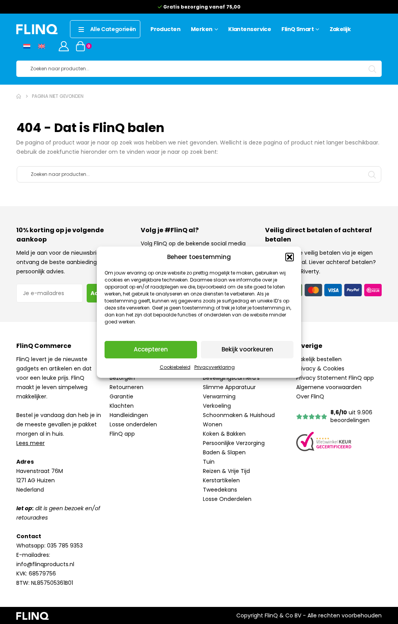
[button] (289, 257)
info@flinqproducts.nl (45, 564)
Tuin (209, 462)
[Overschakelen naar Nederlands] (26, 46)
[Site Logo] (37, 29)
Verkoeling (217, 406)
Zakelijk (340, 29)
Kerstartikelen (221, 480)
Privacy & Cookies (320, 368)
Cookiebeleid (175, 367)
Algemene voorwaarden (328, 387)
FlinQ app (122, 434)
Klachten (122, 406)
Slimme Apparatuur (229, 387)
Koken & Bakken (224, 434)
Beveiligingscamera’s (231, 378)
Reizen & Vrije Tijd (226, 471)
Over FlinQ (310, 396)
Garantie (121, 396)
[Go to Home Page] (18, 96)
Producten (165, 29)
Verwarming (219, 396)
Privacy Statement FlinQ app (335, 378)
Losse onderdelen (133, 424)
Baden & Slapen (224, 452)
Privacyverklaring (214, 367)
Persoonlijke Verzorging (234, 443)
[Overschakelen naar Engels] (41, 46)
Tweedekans (220, 490)
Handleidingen (129, 415)
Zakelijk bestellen (319, 359)
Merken (202, 29)
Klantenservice (249, 29)
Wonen (212, 424)
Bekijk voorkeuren (247, 349)
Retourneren (126, 387)
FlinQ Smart (297, 29)
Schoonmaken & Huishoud (239, 415)
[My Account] (64, 46)
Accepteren (151, 349)
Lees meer (30, 443)
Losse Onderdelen (227, 499)
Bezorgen (122, 378)
